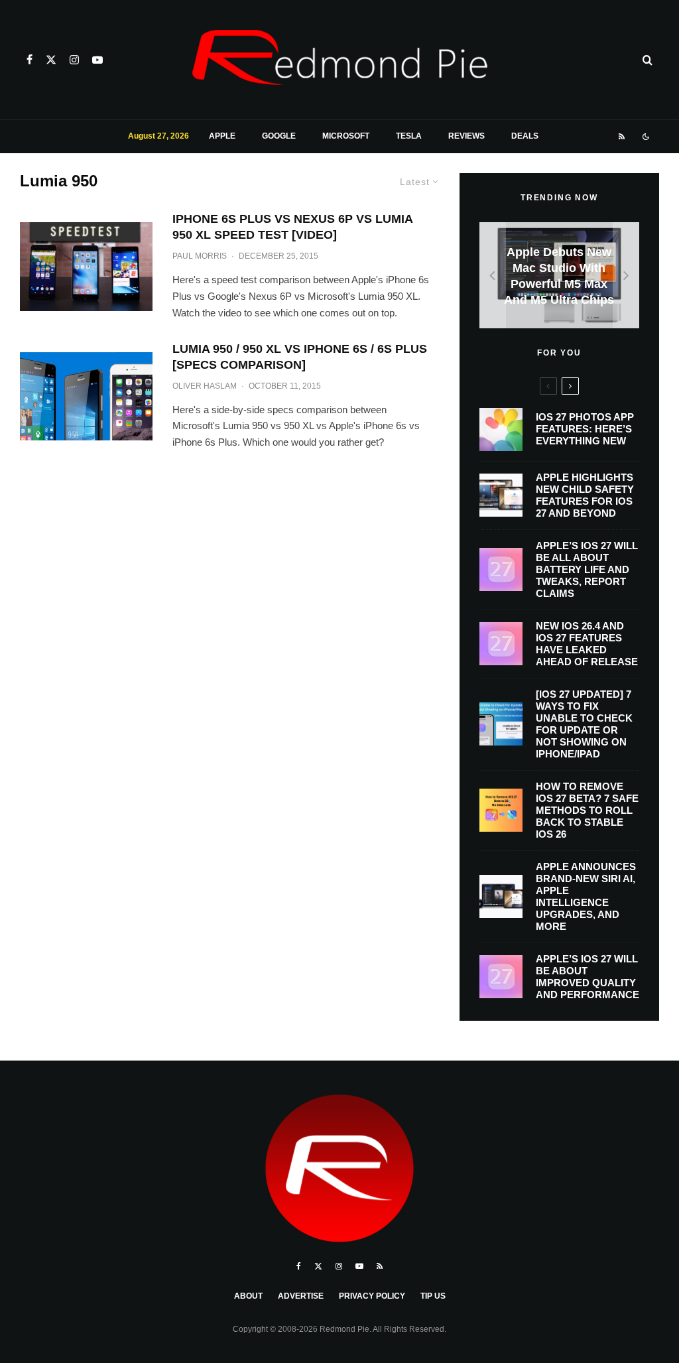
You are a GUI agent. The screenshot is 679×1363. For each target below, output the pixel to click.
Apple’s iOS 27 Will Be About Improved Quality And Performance (587, 976)
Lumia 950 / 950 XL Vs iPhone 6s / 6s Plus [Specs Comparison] (299, 356)
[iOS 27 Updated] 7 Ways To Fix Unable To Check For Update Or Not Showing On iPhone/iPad (584, 723)
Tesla (409, 136)
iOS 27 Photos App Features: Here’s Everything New (585, 428)
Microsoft (345, 136)
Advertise (301, 1296)
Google (279, 136)
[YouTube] (97, 59)
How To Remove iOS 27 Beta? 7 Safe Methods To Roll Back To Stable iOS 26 (587, 810)
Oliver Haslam (204, 386)
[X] (51, 59)
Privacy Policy (372, 1296)
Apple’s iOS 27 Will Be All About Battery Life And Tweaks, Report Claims (587, 569)
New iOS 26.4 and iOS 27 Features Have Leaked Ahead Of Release (587, 643)
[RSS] (622, 136)
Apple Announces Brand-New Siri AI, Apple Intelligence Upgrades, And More (586, 896)
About (248, 1296)
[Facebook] (29, 59)
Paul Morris (199, 256)
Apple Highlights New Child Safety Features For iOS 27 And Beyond (585, 495)
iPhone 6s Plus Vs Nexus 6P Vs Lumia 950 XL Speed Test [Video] (292, 226)
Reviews (466, 136)
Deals (524, 136)
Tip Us (433, 1296)
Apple (222, 136)
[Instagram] (74, 59)
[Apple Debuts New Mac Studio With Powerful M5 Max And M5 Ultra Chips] (559, 275)
